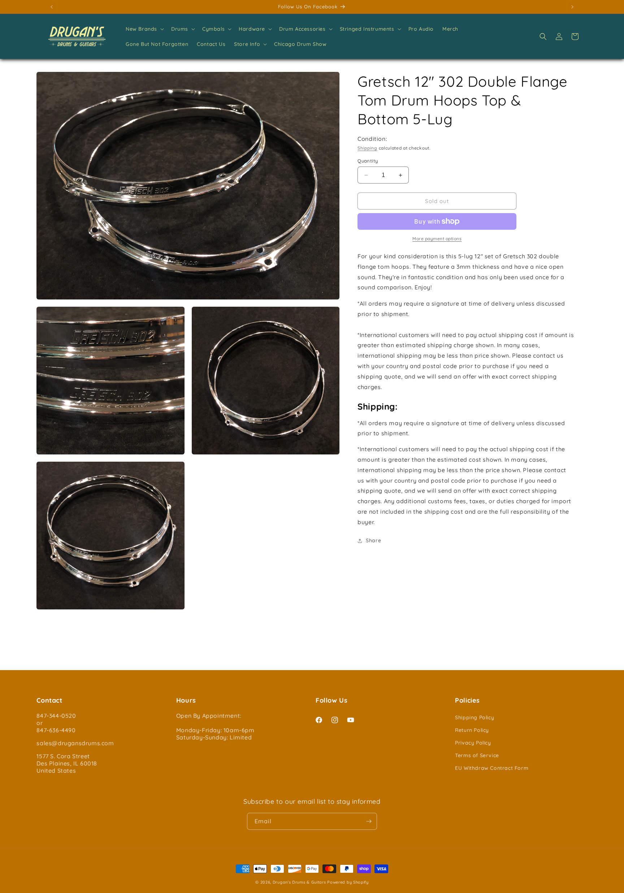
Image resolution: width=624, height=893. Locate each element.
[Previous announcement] (52, 7)
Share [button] (373, 540)
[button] (144, 28)
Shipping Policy (474, 717)
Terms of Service (477, 755)
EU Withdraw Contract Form (491, 768)
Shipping (367, 148)
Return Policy (472, 730)
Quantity (368, 161)
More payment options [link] (437, 238)
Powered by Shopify (348, 882)
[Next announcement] (572, 7)
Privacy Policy (473, 742)
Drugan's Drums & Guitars (299, 882)
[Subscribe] (369, 821)
